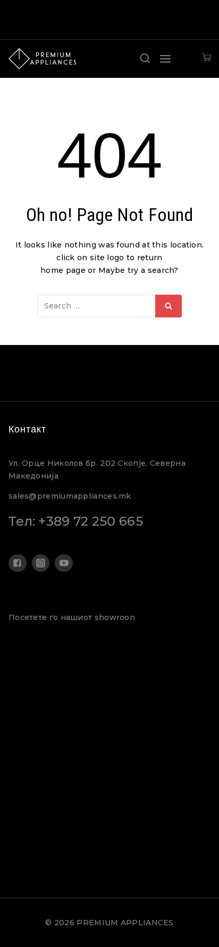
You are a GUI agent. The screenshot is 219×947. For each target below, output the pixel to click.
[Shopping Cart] (206, 58)
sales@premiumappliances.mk (70, 496)
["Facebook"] (18, 563)
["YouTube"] (64, 563)
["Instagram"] (41, 563)
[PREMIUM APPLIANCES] (42, 59)
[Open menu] (165, 58)
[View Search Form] (145, 59)
